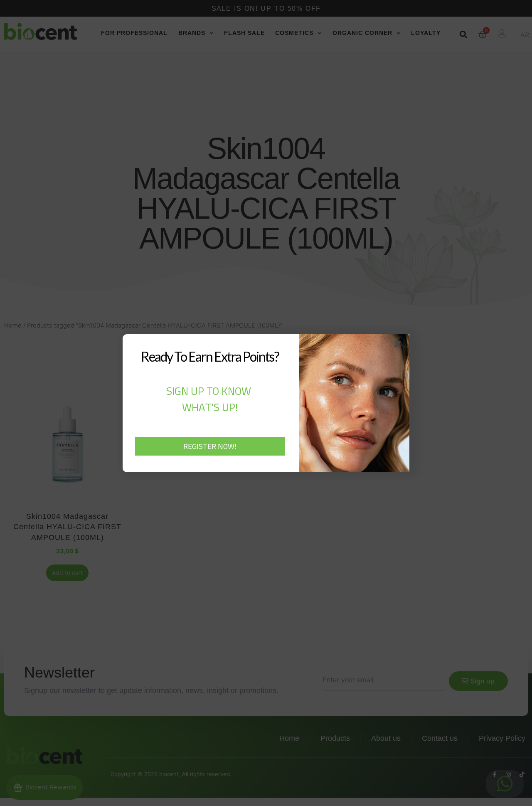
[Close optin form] (399, 346)
